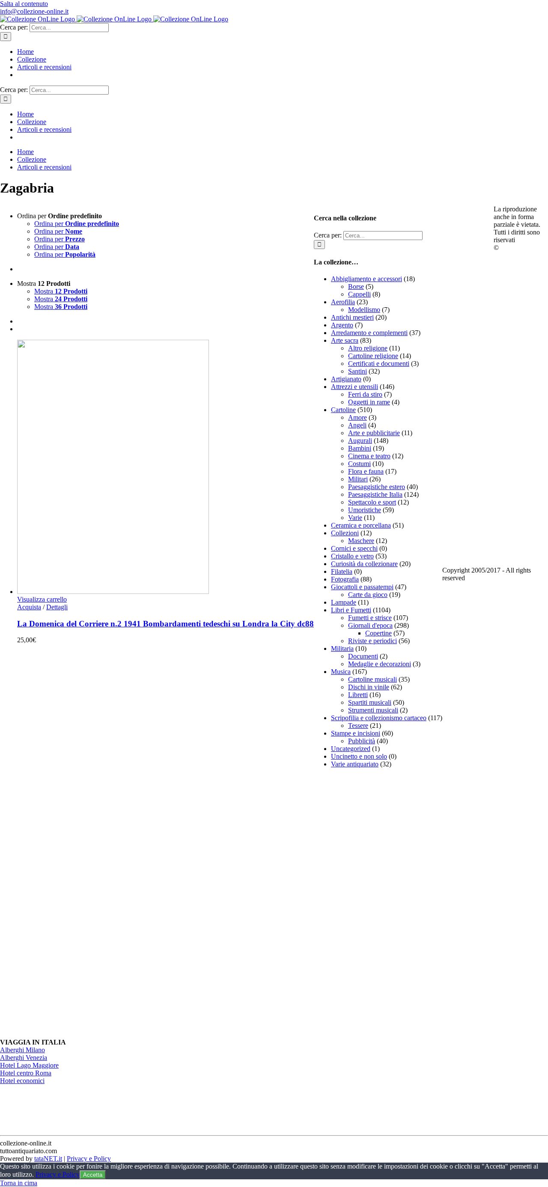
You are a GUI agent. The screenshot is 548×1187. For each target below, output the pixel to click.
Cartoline (343, 409)
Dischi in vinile (368, 687)
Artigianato (346, 379)
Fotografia (345, 579)
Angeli (357, 425)
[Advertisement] (378, 903)
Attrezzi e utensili (354, 386)
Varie (355, 517)
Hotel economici (22, 1080)
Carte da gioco (367, 594)
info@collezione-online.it (34, 11)
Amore (357, 417)
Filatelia (341, 571)
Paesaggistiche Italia (375, 494)
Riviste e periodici (372, 640)
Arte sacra (344, 340)
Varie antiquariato (354, 764)
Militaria (342, 648)
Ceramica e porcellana (361, 525)
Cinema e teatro (369, 456)
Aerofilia (343, 302)
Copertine (378, 633)
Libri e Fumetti (351, 610)
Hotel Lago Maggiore (29, 1065)
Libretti (358, 694)
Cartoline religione (373, 355)
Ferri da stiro (365, 394)
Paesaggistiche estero (376, 486)
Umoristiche (364, 509)
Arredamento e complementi (369, 332)
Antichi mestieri (352, 317)
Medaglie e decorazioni (379, 664)
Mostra (60, 291)
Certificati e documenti (378, 363)
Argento (342, 325)
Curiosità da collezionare (364, 563)
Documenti (363, 656)
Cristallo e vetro (352, 556)
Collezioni (345, 533)
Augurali (360, 440)
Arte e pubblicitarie (374, 432)
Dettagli (57, 607)
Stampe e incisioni (355, 733)
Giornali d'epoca (370, 625)
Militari (358, 479)
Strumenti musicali (373, 710)
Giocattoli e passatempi (362, 587)
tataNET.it (48, 1158)
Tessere (358, 725)
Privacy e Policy (89, 1158)
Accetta (92, 1175)
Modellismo (364, 309)
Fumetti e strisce (370, 617)
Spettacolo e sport (372, 502)
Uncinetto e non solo (359, 756)
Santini (357, 371)
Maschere (361, 540)
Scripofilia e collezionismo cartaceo (378, 717)
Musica (341, 671)
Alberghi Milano (22, 1049)
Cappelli (359, 294)
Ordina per (76, 223)
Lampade (343, 602)
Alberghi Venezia (23, 1057)
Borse (356, 286)
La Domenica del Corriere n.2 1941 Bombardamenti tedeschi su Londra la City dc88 (165, 623)
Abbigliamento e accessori (366, 278)
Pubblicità (361, 741)
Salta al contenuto (24, 3)
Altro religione (367, 348)
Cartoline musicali (372, 679)
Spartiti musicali (369, 702)
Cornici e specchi (354, 548)
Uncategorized (350, 748)
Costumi (359, 463)
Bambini (359, 448)
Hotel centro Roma (25, 1073)
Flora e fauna (366, 471)
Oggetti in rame (369, 402)
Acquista (29, 607)
